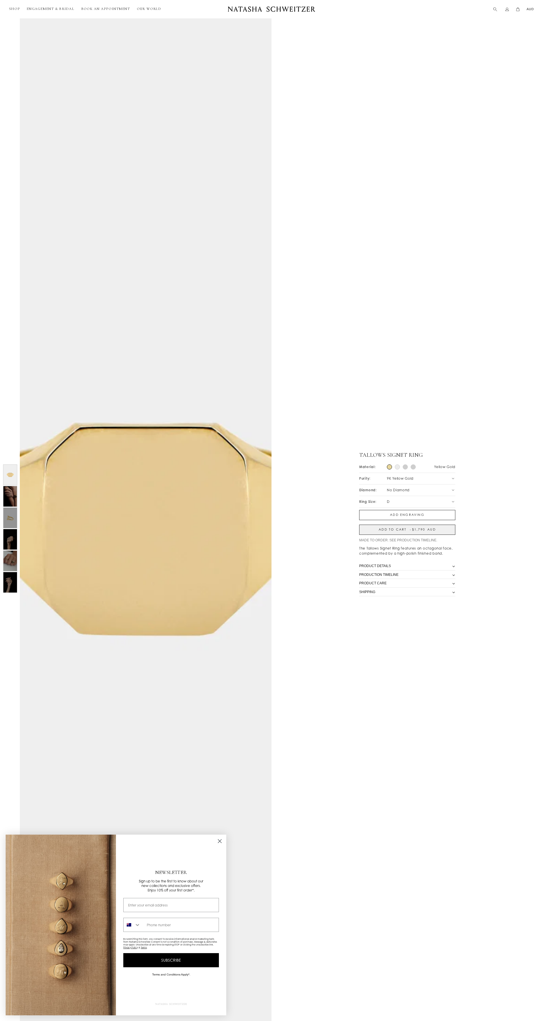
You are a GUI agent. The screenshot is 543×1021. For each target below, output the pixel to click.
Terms (144, 947)
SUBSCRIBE (171, 960)
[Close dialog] (220, 841)
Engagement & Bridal (50, 9)
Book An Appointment (105, 9)
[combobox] (134, 925)
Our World (149, 9)
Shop (14, 9)
